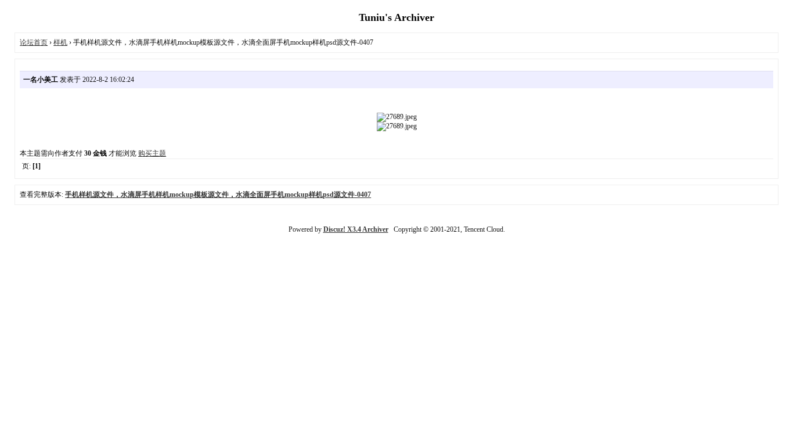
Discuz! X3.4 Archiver (355, 229)
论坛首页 (34, 42)
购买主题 (152, 153)
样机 (60, 42)
